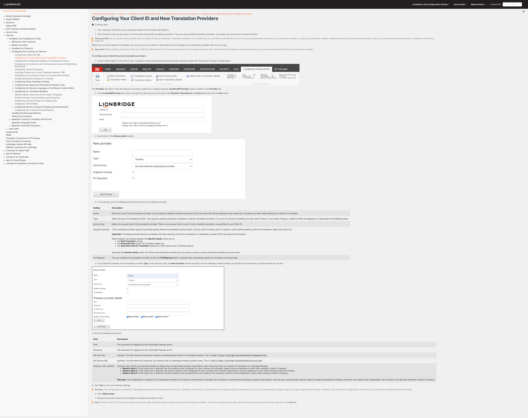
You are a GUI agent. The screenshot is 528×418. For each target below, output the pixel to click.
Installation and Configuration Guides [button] (430, 4)
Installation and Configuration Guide (145, 14)
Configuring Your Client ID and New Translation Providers (226, 14)
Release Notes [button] (478, 4)
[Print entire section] (309, 11)
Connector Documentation (104, 14)
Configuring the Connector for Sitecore (180, 14)
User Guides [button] (460, 4)
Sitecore (122, 14)
